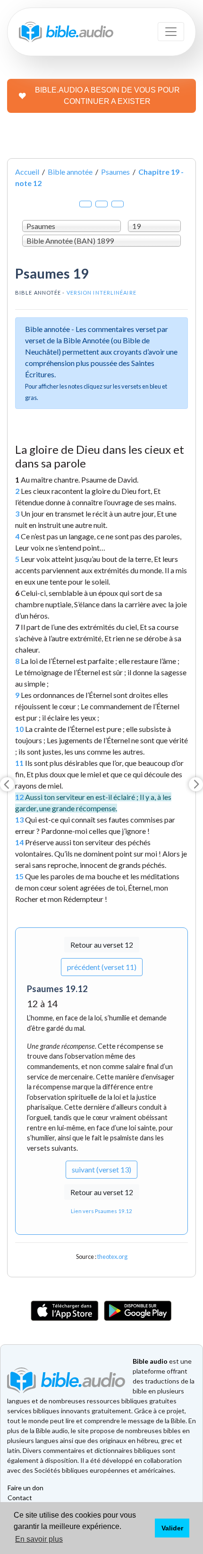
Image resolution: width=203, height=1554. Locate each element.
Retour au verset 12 (101, 944)
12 (19, 796)
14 (19, 842)
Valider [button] (172, 1528)
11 (19, 762)
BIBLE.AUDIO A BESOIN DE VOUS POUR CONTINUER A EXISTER (107, 95)
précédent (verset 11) (101, 966)
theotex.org (112, 1256)
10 (19, 728)
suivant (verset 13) (101, 1169)
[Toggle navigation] (171, 31)
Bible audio (150, 1361)
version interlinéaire (101, 292)
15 (19, 876)
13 (19, 819)
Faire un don (25, 1488)
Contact (20, 1498)
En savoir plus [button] (39, 1539)
